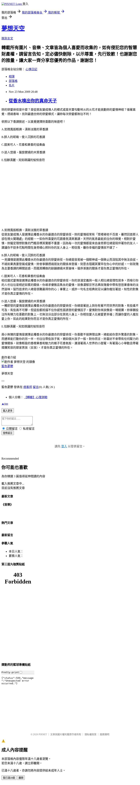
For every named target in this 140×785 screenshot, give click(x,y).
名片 (12, 85)
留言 (36, 387)
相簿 (12, 76)
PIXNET (43, 734)
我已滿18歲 (9, 777)
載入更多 (7, 410)
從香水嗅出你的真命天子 (33, 100)
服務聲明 (104, 734)
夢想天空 (13, 28)
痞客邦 (27, 387)
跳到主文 (7, 38)
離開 (21, 777)
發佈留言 (7, 433)
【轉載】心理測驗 (35, 397)
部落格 (13, 80)
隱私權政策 (90, 734)
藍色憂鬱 (7, 366)
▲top (4, 403)
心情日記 (31, 69)
